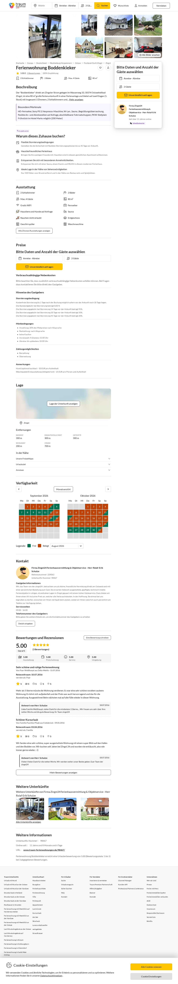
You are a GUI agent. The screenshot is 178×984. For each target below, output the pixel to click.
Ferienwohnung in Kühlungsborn (16, 944)
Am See (35, 917)
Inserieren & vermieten (98, 880)
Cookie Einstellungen (151, 976)
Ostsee (78, 63)
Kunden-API (123, 884)
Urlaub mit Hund (10, 880)
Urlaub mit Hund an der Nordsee (16, 889)
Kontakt (64, 897)
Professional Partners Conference (131, 889)
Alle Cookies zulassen (151, 966)
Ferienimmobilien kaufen (156, 893)
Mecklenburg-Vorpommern (61, 63)
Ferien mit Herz (152, 889)
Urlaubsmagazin (67, 884)
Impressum (151, 909)
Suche (63, 880)
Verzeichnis (151, 917)
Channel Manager (125, 880)
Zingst (108, 63)
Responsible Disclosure (155, 913)
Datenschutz (151, 905)
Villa (34, 897)
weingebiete (37, 929)
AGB (148, 901)
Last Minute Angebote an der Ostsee (17, 929)
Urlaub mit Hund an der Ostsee (15, 884)
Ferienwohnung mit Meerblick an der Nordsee (16, 917)
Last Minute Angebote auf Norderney (13, 934)
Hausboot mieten (39, 880)
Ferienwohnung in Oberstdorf (15, 948)
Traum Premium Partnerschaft (101, 884)
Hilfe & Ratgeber (96, 889)
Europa (30, 63)
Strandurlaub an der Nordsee (15, 901)
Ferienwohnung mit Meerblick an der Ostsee (16, 923)
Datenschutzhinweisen (51, 975)
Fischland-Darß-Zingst (93, 63)
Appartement (38, 905)
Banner (92, 893)
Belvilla (149, 921)
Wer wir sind (151, 880)
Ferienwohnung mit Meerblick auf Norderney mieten (16, 910)
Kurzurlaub (37, 913)
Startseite (20, 63)
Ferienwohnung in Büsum (13, 940)
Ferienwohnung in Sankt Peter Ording (15, 953)
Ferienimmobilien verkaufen (157, 897)
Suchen (104, 5)
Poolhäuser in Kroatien (12, 905)
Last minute (37, 909)
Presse (149, 884)
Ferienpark (37, 901)
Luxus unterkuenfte (40, 925)
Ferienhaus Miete (39, 889)
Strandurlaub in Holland (13, 893)
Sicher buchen (66, 889)
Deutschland (41, 63)
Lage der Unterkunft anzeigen (63, 403)
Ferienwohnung (39, 893)
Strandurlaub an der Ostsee (14, 897)
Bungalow (36, 884)
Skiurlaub (36, 921)
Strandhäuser (38, 933)
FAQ (63, 893)
